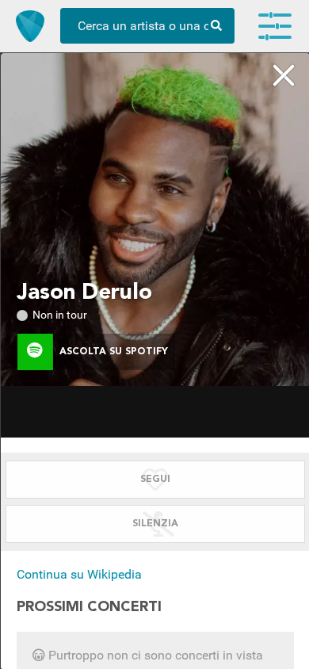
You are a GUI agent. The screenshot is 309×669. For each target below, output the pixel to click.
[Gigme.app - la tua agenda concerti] (30, 26)
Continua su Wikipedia (79, 574)
